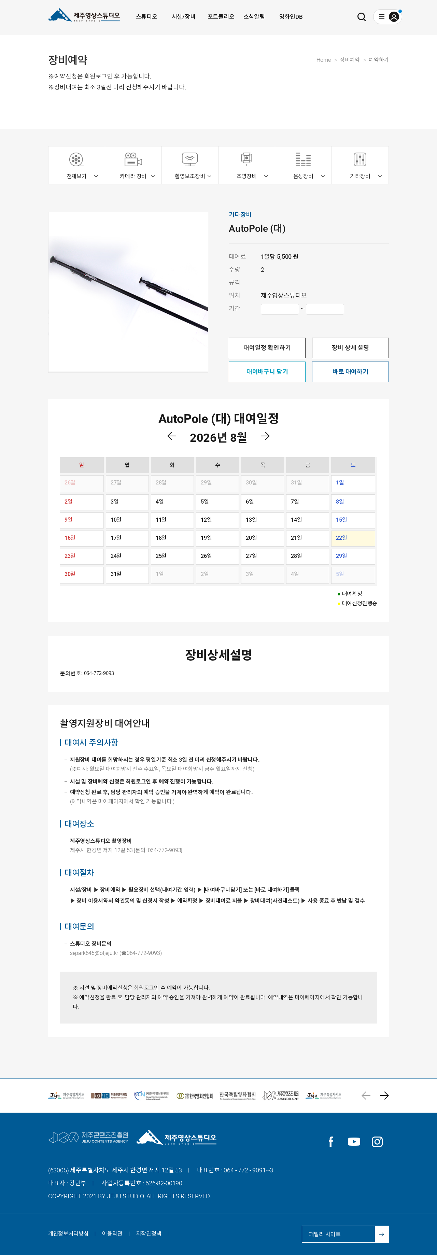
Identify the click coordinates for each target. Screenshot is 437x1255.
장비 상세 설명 (350, 347)
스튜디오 (146, 16)
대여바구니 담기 (267, 371)
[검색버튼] (361, 16)
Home (323, 60)
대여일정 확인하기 (267, 347)
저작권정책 (148, 1233)
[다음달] (265, 436)
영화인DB (291, 16)
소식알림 (254, 16)
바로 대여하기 (350, 371)
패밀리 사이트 (325, 1234)
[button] (368, 1095)
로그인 (394, 17)
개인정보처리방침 (68, 1233)
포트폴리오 (221, 16)
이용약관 (112, 1233)
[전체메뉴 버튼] (381, 17)
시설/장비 (184, 16)
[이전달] (171, 436)
